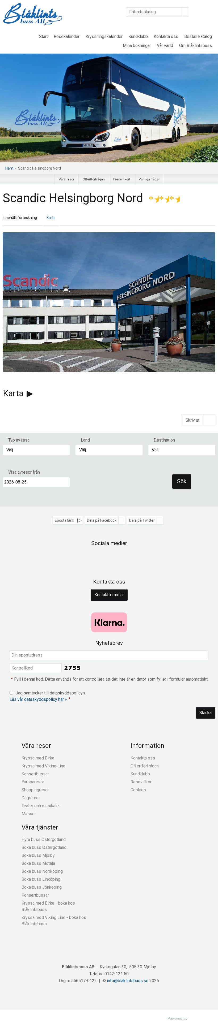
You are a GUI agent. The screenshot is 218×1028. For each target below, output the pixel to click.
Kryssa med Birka (38, 758)
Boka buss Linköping (41, 879)
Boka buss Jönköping (42, 887)
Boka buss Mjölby (38, 855)
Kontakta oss (166, 36)
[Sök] (185, 11)
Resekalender (66, 36)
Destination (164, 440)
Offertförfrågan (145, 765)
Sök (181, 481)
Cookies (138, 789)
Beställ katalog (198, 36)
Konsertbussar (35, 773)
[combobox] (36, 450)
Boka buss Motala (38, 863)
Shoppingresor (35, 789)
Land (85, 440)
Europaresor (33, 781)
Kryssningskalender (104, 36)
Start (43, 36)
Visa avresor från (24, 472)
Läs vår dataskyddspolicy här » (38, 699)
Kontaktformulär (109, 594)
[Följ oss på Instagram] (114, 558)
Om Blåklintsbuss (195, 45)
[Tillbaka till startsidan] (32, 14)
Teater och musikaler (41, 805)
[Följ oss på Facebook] (103, 558)
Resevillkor (141, 781)
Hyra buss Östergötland (44, 839)
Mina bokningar (137, 45)
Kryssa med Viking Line (43, 765)
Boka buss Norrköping (42, 871)
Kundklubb (138, 36)
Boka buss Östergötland (44, 847)
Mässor (29, 813)
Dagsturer (31, 797)
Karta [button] (51, 217)
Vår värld (165, 45)
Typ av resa (19, 440)
